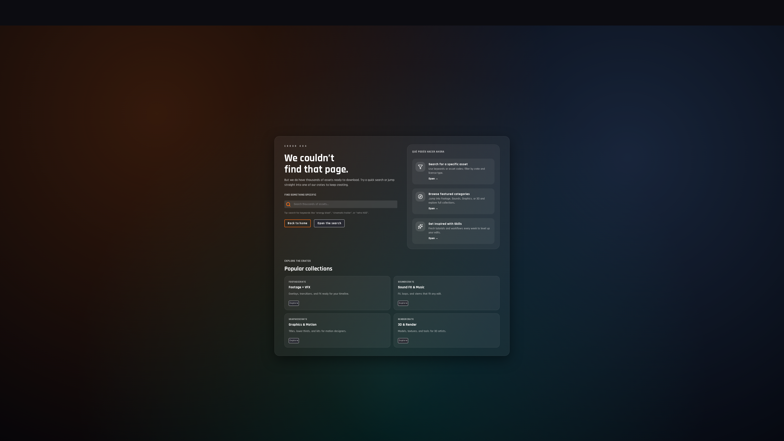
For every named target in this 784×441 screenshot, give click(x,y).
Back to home (297, 223)
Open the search (329, 223)
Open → (433, 178)
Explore (294, 303)
